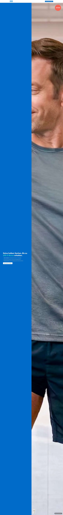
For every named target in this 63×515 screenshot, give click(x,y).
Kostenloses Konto (6, 260)
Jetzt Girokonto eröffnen (49, 1)
